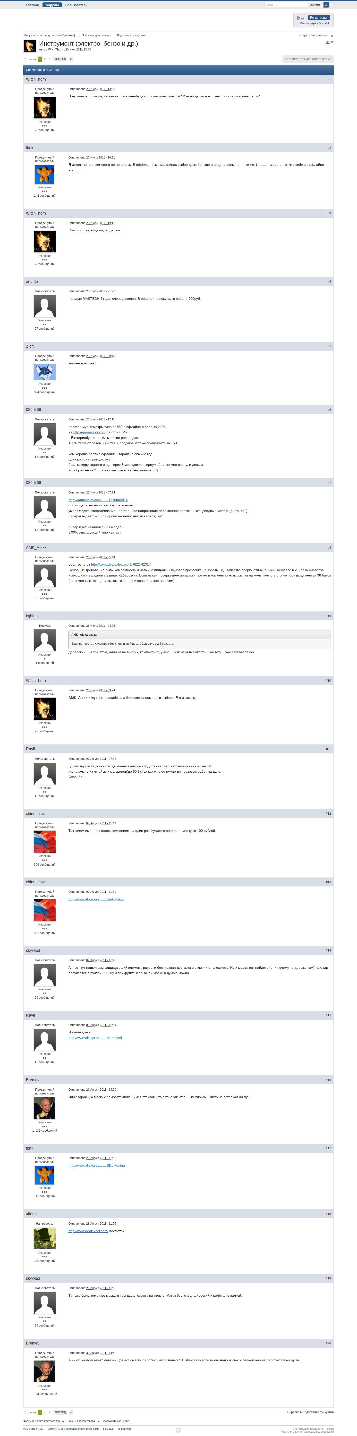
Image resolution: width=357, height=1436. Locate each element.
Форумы (52, 5)
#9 (329, 616)
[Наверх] (178, 1430)
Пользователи (76, 5)
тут (83, 967)
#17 (328, 1148)
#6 (329, 409)
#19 (328, 1278)
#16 (328, 1080)
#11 (328, 749)
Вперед (60, 59)
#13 (328, 882)
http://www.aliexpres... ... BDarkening (96, 1165)
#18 (328, 1214)
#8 (329, 547)
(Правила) (124, 1428)
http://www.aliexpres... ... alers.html (95, 1038)
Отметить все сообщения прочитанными (73, 1428)
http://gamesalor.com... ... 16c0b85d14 (98, 500)
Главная (32, 5)
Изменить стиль (33, 1428)
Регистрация (319, 17)
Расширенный (332, 5)
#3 (329, 213)
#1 (329, 79)
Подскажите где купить (116, 1420)
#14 (328, 950)
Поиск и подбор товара (81, 1420)
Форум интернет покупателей (41, 1420)
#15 (328, 1015)
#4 (329, 281)
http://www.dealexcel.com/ (88, 1231)
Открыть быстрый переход (316, 35)
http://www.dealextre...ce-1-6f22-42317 (121, 564)
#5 (329, 346)
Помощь (108, 1428)
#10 (328, 680)
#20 (328, 1343)
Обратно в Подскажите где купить (310, 1412)
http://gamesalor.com (89, 432)
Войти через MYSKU (315, 23)
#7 (329, 482)
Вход (300, 17)
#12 (328, 813)
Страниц (30, 59)
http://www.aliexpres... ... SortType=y (96, 899)
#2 (329, 148)
